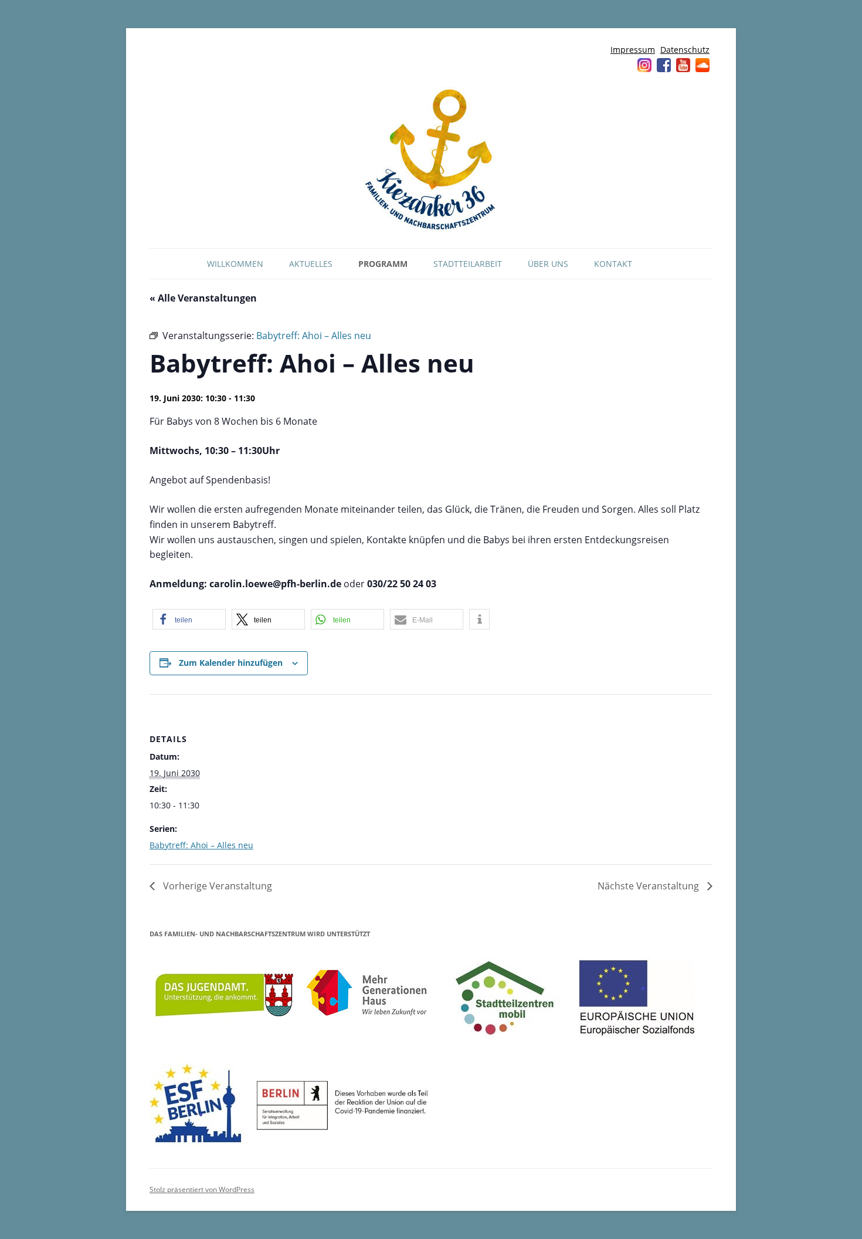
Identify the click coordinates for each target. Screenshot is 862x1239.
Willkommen (235, 263)
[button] (189, 619)
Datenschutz (685, 49)
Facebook (664, 65)
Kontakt (613, 263)
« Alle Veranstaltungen (203, 298)
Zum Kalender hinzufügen (231, 662)
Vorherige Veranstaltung (216, 885)
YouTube (683, 65)
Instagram (644, 65)
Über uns (548, 263)
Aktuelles (310, 263)
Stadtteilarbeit (467, 263)
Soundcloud (702, 65)
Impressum (632, 49)
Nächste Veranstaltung (649, 885)
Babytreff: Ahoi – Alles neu (201, 845)
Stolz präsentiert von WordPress (202, 1189)
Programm (383, 263)
